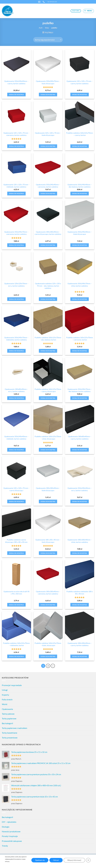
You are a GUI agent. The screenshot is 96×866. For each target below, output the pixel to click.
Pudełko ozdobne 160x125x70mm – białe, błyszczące (48, 644)
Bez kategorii (7, 723)
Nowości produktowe (11, 831)
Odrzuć (56, 860)
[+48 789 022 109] (44, 2)
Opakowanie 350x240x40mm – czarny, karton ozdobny (16, 82)
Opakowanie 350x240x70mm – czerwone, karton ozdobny (16, 233)
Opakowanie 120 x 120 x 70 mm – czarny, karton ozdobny (79, 82)
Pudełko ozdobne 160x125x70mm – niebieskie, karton (16, 644)
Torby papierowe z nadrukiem (14, 728)
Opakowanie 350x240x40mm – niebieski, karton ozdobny (16, 437)
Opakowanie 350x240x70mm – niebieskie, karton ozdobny (16, 338)
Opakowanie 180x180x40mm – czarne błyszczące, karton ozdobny (48, 233)
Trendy (5, 846)
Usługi (5, 690)
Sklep (47, 28)
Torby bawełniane (9, 733)
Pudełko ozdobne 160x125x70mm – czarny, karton (79, 134)
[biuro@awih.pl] (39, 2)
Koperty (5, 695)
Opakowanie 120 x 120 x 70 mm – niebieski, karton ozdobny (16, 185)
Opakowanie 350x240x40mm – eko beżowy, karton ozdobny (80, 185)
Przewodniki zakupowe (12, 841)
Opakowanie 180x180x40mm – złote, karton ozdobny (80, 541)
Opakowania (7, 709)
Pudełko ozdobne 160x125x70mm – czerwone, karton (79, 338)
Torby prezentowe (9, 737)
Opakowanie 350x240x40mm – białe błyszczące (80, 233)
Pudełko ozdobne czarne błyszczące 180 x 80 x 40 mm (16, 541)
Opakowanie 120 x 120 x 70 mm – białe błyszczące (48, 134)
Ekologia (5, 827)
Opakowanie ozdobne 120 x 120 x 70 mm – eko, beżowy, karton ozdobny (48, 285)
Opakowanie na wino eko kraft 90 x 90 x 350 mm (16, 592)
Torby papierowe (9, 718)
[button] (88, 11)
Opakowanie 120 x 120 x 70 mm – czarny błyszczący (16, 489)
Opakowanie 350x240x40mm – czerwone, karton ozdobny (48, 185)
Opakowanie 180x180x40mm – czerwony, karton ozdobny (48, 592)
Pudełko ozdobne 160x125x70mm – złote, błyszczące (48, 437)
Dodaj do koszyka (16, 94)
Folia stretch (7, 699)
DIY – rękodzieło (9, 822)
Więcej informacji (74, 860)
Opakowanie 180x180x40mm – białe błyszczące (48, 489)
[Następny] (53, 666)
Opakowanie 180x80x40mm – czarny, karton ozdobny (79, 437)
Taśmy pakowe (8, 714)
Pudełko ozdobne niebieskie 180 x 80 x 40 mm (79, 592)
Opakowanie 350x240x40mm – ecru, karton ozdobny (80, 489)
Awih (40, 28)
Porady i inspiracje (10, 836)
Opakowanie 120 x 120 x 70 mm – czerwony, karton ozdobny (16, 134)
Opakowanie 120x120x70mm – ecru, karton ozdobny (16, 284)
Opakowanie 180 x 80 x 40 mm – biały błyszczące (47, 541)
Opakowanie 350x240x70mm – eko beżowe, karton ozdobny (80, 390)
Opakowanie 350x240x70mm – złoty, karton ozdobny (80, 284)
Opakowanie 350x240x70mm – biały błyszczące (48, 82)
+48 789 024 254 (52, 1)
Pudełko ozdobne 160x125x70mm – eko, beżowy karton (48, 338)
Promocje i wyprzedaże (12, 685)
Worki (4, 704)
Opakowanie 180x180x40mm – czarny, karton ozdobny (80, 644)
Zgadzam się (40, 860)
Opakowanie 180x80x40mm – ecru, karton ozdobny (16, 390)
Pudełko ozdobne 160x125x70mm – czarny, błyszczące (48, 390)
